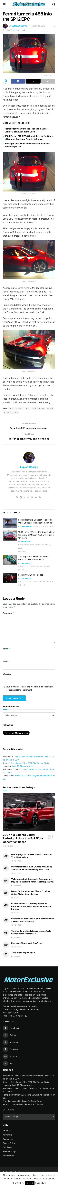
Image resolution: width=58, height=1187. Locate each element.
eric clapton (38, 408)
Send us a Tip (9, 1151)
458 (11, 408)
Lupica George (19, 26)
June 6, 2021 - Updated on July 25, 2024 (35, 566)
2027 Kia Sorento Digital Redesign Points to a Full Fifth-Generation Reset (23, 838)
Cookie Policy (9, 1143)
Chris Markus (26, 526)
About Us (7, 1130)
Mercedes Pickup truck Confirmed (27, 943)
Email (6, 661)
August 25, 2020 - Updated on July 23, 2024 (36, 582)
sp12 (16, 412)
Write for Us (8, 1155)
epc (28, 408)
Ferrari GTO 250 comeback (31, 574)
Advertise (7, 1135)
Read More (40, 1183)
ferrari (50, 408)
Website (7, 674)
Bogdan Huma (26, 542)
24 (52, 526)
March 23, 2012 (38, 26)
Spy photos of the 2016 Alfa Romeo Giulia (30, 763)
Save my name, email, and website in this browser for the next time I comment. (29, 688)
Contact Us (8, 1139)
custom (19, 408)
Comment (8, 613)
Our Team (7, 1147)
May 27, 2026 (39, 526)
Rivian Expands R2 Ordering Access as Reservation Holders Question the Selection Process (31, 906)
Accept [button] (30, 1183)
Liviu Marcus (26, 563)
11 (25, 551)
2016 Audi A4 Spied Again (23, 952)
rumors (7, 412)
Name (6, 648)
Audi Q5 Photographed (22, 766)
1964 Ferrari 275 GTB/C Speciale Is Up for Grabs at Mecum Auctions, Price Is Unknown (36, 535)
